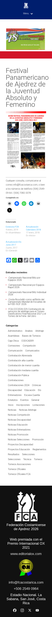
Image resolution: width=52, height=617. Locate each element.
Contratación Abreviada (20, 355)
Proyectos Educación (19, 449)
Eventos (24, 400)
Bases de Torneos (31, 335)
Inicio (10, 405)
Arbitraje (39, 330)
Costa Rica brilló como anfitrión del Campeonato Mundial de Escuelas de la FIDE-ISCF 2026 (27, 302)
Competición (29, 345)
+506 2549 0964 (26, 589)
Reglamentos (39, 449)
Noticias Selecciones (18, 439)
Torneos (38, 459)
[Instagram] (22, 610)
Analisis (29, 330)
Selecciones (28, 454)
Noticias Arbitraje (27, 410)
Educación (30, 390)
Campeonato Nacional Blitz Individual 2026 (27, 293)
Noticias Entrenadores (19, 429)
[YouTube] (37, 610)
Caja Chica (13, 340)
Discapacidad (15, 390)
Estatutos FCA (12, 227)
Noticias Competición (19, 414)
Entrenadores (15, 395)
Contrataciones (16, 380)
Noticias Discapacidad (19, 419)
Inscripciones (23, 405)
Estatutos (13, 400)
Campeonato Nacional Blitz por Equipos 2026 (24, 278)
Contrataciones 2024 (18, 385)
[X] (29, 610)
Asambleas (13, 335)
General (35, 400)
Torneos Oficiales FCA (19, 474)
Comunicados (32, 350)
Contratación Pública (18, 375)
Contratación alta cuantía (20, 360)
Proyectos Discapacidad (20, 444)
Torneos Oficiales (17, 469)
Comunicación (15, 350)
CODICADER (27, 340)
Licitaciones (38, 405)
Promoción (38, 439)
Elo (39, 390)
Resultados (13, 454)
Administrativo (15, 330)
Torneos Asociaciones (19, 464)
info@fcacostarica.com (26, 582)
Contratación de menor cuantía (23, 365)
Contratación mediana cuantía (23, 370)
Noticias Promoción (18, 434)
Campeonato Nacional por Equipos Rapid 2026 (26, 286)
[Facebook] (14, 610)
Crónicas (36, 385)
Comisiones (14, 345)
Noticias (12, 410)
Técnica (27, 459)
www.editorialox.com (26, 554)
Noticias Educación (18, 424)
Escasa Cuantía (32, 395)
